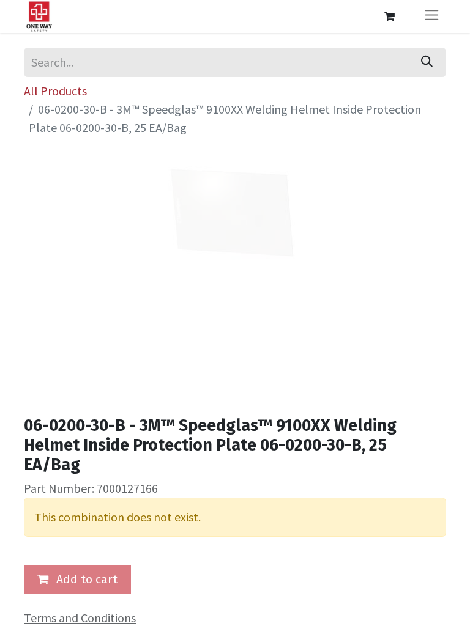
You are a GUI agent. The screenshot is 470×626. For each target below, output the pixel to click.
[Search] (427, 62)
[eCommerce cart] (389, 16)
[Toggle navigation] (431, 16)
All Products (55, 90)
